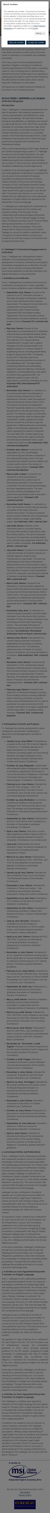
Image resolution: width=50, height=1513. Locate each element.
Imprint (35, 28)
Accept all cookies (36, 42)
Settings (39, 33)
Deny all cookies (16, 42)
